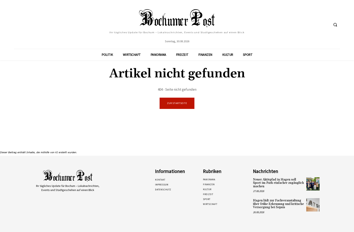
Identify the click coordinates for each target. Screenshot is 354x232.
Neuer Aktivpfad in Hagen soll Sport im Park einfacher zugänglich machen (278, 183)
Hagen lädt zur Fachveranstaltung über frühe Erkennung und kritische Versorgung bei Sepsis (278, 204)
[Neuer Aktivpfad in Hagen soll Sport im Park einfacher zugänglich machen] (313, 184)
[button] (335, 25)
